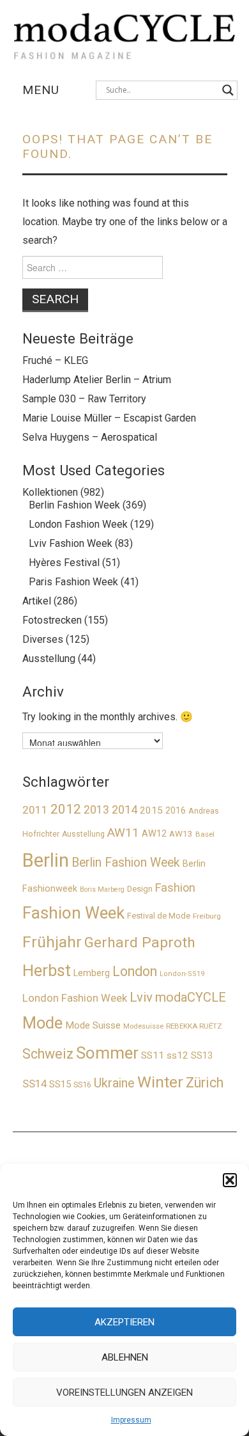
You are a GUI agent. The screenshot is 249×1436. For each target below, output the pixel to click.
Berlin (45, 860)
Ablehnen (125, 1357)
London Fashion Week (78, 524)
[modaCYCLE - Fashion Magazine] (125, 34)
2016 (175, 810)
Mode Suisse (93, 1025)
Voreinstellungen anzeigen (124, 1392)
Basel (205, 834)
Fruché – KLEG (55, 360)
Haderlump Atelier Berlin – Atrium (96, 380)
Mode (42, 1022)
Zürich (204, 1083)
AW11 (123, 832)
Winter (160, 1082)
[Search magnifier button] (228, 90)
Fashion (175, 887)
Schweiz (47, 1054)
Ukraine (114, 1083)
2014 (124, 809)
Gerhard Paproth (139, 942)
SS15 (60, 1084)
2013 (96, 809)
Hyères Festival (64, 562)
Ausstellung (48, 658)
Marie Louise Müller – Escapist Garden (109, 418)
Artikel (36, 601)
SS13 (202, 1055)
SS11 (152, 1055)
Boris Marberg (102, 889)
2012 (65, 809)
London (134, 971)
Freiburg (207, 915)
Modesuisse (143, 1026)
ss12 (177, 1055)
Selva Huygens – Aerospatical (89, 437)
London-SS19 (182, 974)
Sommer (107, 1052)
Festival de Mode (158, 915)
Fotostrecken (52, 620)
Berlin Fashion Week (74, 505)
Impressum (131, 1420)
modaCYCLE (190, 997)
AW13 (181, 834)
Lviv (141, 997)
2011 (35, 809)
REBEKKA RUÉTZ (194, 1026)
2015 (151, 810)
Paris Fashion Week (73, 582)
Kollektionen (50, 492)
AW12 (154, 833)
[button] (229, 1180)
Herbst (46, 970)
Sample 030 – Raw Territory (84, 399)
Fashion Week (73, 912)
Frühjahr (52, 942)
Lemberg (91, 973)
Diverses (42, 639)
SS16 (82, 1084)
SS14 (34, 1083)
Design (140, 889)
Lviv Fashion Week (70, 543)
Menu (40, 90)
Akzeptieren (124, 1322)
